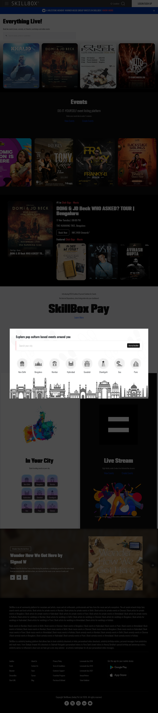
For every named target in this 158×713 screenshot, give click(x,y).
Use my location (133, 345)
